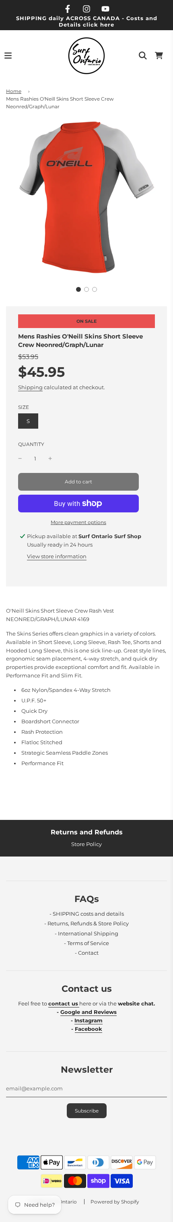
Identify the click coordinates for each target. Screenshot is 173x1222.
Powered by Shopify (115, 1202)
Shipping (30, 387)
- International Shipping (86, 933)
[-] (20, 458)
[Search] (143, 55)
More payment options (78, 522)
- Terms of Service (86, 943)
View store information (56, 556)
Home (13, 91)
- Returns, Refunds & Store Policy (86, 923)
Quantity (31, 444)
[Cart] (159, 55)
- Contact (87, 953)
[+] (50, 458)
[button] (78, 289)
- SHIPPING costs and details (86, 913)
